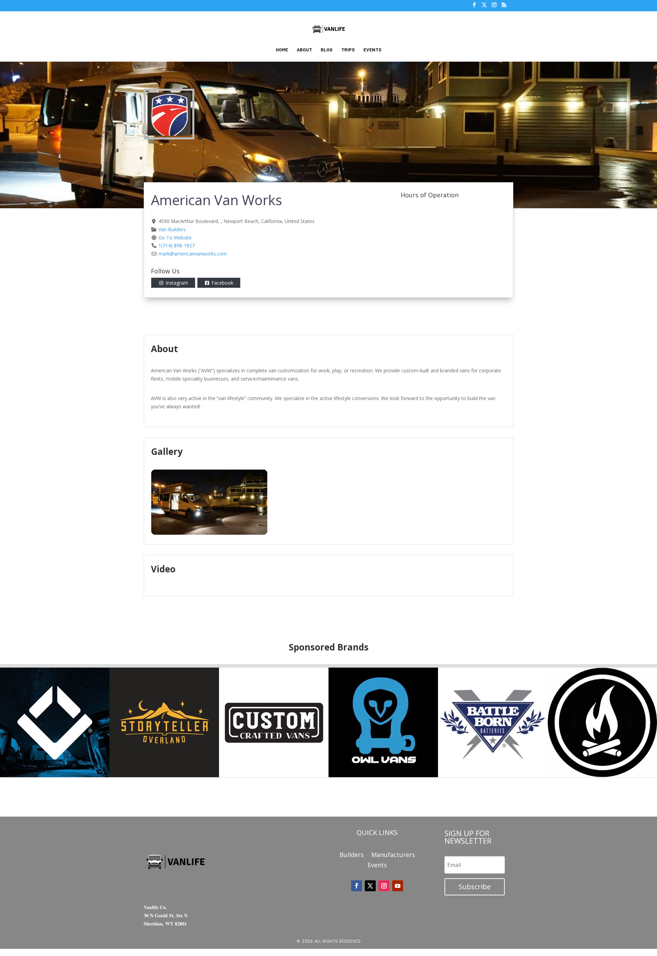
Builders (351, 855)
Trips (348, 49)
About (304, 49)
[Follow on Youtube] (397, 885)
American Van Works (216, 199)
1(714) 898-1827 (176, 245)
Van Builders (172, 229)
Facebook (222, 283)
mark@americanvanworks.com (192, 253)
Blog (327, 49)
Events (372, 49)
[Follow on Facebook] (356, 885)
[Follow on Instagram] (383, 885)
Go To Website (175, 237)
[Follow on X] (370, 885)
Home (282, 49)
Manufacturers (393, 855)
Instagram (177, 283)
